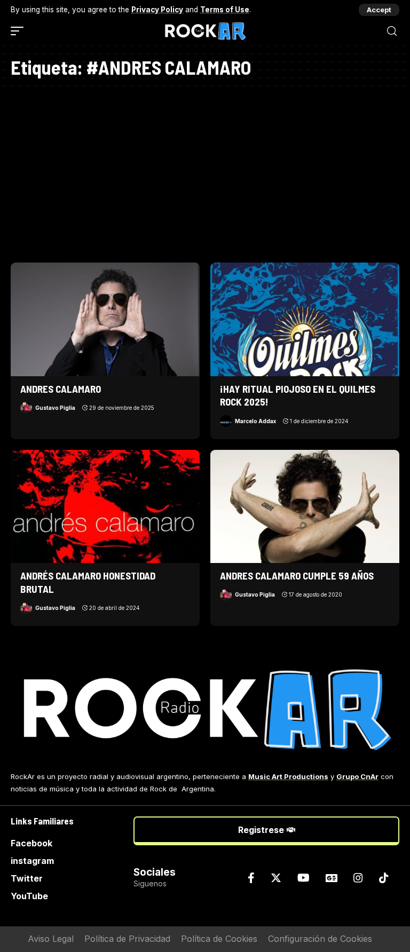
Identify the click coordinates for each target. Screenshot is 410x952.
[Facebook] (251, 878)
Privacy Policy (157, 9)
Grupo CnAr (357, 776)
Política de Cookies (219, 938)
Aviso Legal (51, 938)
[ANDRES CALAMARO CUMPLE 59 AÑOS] (304, 506)
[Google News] (331, 878)
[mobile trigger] (20, 31)
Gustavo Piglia (55, 407)
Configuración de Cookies (320, 938)
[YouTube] (303, 878)
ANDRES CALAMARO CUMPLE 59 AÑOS (297, 575)
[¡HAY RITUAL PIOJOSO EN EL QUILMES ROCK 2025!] (304, 319)
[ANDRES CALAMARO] (105, 319)
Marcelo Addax (255, 421)
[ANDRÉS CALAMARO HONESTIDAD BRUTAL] (105, 506)
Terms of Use (224, 9)
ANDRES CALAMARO (60, 389)
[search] (391, 31)
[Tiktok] (384, 878)
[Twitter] (276, 878)
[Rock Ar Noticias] (205, 31)
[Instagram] (358, 878)
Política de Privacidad (127, 938)
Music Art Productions (288, 776)
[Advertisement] (205, 172)
